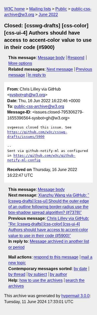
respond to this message (56, 257)
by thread (16, 274)
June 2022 (48, 14)
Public (61, 9)
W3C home (14, 9)
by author (58, 274)
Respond (76, 57)
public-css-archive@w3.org (39, 106)
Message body (51, 57)
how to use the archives (41, 280)
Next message (60, 69)
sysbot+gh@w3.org (27, 95)
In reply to (37, 75)
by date (80, 268)
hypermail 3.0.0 (75, 296)
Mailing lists (40, 9)
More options (20, 63)
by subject (37, 274)
